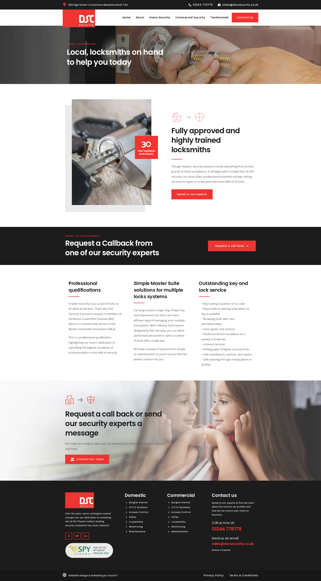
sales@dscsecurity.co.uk (233, 543)
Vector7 (113, 575)
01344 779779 (226, 529)
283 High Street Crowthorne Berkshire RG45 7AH (98, 5)
